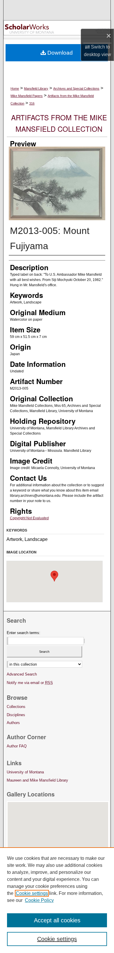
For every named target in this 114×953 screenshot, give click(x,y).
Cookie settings (32, 893)
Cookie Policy (39, 900)
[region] (57, 900)
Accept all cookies (57, 920)
